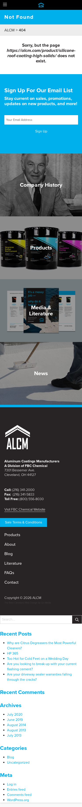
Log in (11, 784)
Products (12, 534)
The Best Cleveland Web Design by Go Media (27, 602)
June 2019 (15, 720)
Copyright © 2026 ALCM (22, 598)
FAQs (9, 572)
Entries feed (16, 789)
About (10, 544)
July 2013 (14, 735)
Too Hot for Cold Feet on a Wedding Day (37, 659)
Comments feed (19, 795)
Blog (8, 553)
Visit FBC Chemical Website (24, 509)
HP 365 (12, 653)
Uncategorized (18, 762)
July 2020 (15, 714)
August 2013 (16, 730)
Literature (13, 563)
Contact (11, 582)
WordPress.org (18, 800)
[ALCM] (41, 4)
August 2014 (16, 725)
